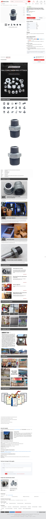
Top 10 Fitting (15, 508)
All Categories (3, 3)
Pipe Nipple (16, 451)
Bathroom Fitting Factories (23, 506)
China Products (11, 514)
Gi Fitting (19, 451)
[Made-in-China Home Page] (5, 1)
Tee (1, 503)
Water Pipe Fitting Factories (16, 506)
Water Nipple (29, 506)
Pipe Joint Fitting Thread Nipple (8, 508)
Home (1, 5)
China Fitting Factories (3, 506)
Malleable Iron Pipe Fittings (26, 496)
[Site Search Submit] (29, 1)
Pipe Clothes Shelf (4, 452)
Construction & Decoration (6, 5)
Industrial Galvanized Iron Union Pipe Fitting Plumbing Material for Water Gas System (13, 489)
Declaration (30, 516)
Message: (4, 467)
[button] (37, 1)
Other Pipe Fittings (15, 5)
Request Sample (38, 19)
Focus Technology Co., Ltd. (18, 516)
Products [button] (12, 1)
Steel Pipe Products (36, 496)
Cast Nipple (2, 508)
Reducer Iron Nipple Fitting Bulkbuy (27, 508)
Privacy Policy (34, 516)
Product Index (35, 514)
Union (4, 503)
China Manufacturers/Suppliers (17, 514)
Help (32, 3)
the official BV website (17, 429)
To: (4, 465)
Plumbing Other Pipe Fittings (12, 503)
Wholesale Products (23, 514)
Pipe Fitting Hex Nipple (34, 506)
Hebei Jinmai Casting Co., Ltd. (31, 11)
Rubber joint (2, 496)
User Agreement (26, 516)
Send (6, 473)
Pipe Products (13, 451)
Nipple (7, 503)
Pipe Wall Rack (9, 452)
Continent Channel (31, 514)
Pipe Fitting (21, 451)
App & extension (37, 3)
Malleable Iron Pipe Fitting (8, 451)
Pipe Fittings (11, 5)
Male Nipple (40, 506)
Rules (44, 3)
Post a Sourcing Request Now (20, 473)
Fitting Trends (19, 508)
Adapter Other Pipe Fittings (28, 503)
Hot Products (8, 514)
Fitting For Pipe (9, 506)
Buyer (29, 3)
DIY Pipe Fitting (25, 451)
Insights (38, 514)
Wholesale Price (27, 514)
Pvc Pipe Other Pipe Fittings (20, 503)
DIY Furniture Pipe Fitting (14, 496)
